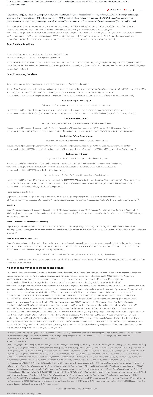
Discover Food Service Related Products (23, 62)
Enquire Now (12, 197)
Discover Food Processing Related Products (25, 89)
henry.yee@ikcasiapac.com (135, 10)
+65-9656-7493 (115, 10)
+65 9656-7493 (19, 342)
